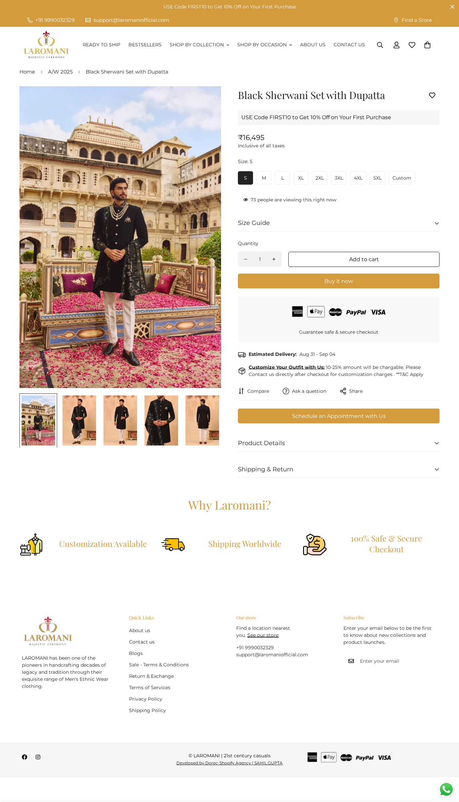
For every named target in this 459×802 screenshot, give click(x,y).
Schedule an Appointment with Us (339, 416)
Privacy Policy (145, 699)
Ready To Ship (101, 45)
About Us (313, 45)
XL (301, 178)
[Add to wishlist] (432, 95)
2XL (320, 178)
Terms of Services (149, 688)
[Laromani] (46, 45)
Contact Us (349, 45)
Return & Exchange (151, 676)
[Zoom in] (206, 100)
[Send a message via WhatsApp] (446, 789)
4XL (358, 178)
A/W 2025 (60, 71)
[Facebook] (24, 757)
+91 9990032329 (255, 648)
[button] (427, 45)
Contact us (142, 642)
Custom (401, 178)
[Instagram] (38, 757)
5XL (377, 178)
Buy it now (338, 281)
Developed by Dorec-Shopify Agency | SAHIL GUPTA (229, 762)
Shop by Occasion (262, 45)
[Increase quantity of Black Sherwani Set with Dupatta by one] (273, 259)
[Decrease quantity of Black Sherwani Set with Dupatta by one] (245, 259)
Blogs (136, 653)
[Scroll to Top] (446, 765)
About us (139, 630)
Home (27, 71)
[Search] (380, 45)
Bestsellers (145, 45)
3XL (339, 178)
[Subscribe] (429, 661)
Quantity (248, 243)
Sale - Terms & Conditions (159, 665)
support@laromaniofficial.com (272, 655)
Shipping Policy (147, 710)
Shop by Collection (197, 45)
